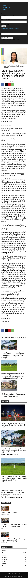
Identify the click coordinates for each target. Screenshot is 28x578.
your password (5, 24)
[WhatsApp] (12, 84)
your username (5, 19)
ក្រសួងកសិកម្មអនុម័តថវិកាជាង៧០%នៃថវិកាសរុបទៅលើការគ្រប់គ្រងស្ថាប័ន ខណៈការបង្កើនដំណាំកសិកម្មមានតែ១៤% (13, 376)
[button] (26, 42)
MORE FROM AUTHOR (19, 337)
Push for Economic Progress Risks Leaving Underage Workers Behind (13, 424)
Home (2, 45)
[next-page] (2, 399)
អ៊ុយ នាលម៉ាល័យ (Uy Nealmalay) (7, 454)
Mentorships (6, 7)
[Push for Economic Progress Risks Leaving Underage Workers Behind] (14, 413)
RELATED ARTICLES (7, 337)
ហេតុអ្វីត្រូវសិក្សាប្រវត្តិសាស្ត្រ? (9, 512)
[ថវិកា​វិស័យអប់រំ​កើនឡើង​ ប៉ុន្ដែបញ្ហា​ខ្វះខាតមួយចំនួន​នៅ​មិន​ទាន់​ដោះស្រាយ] (14, 385)
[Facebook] (2, 2)
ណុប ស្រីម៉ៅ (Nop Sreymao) (6, 426)
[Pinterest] (9, 84)
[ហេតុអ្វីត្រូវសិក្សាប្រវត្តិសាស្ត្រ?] (14, 508)
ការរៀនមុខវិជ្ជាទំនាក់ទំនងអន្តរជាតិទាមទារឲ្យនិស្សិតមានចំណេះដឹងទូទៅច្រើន (13, 540)
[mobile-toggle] (2, 42)
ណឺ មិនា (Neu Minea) (7, 81)
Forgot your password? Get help (10, 28)
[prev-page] (1, 399)
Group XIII (7, 45)
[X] (6, 84)
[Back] (1, 12)
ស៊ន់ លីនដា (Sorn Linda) (5, 481)
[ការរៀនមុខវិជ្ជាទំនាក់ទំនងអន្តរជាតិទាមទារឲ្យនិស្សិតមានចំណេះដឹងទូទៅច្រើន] (14, 534)
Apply (4, 9)
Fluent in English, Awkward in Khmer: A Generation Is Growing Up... (14, 525)
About (4, 5)
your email (4, 36)
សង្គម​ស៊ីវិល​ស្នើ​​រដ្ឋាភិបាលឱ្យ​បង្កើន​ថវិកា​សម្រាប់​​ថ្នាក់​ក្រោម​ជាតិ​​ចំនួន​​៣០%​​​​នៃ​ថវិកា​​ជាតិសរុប (13, 355)
